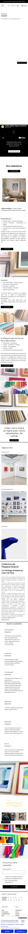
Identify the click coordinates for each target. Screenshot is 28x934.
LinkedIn (14, 894)
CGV (3, 915)
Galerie (17, 915)
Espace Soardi (6, 231)
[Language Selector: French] (18, 6)
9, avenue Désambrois (8, 618)
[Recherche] (8, 5)
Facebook (4, 894)
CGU (3, 910)
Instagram (9, 894)
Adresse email (7, 869)
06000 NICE (5, 620)
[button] (13, 5)
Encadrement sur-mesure (18, 911)
